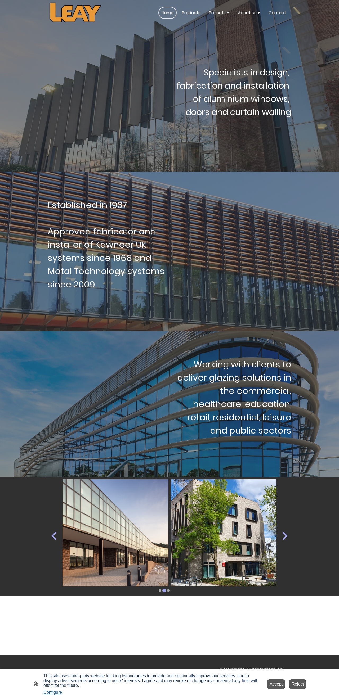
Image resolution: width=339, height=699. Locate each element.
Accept (276, 684)
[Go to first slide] (284, 535)
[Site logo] (75, 13)
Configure (52, 692)
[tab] (160, 590)
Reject (298, 684)
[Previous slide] (54, 535)
